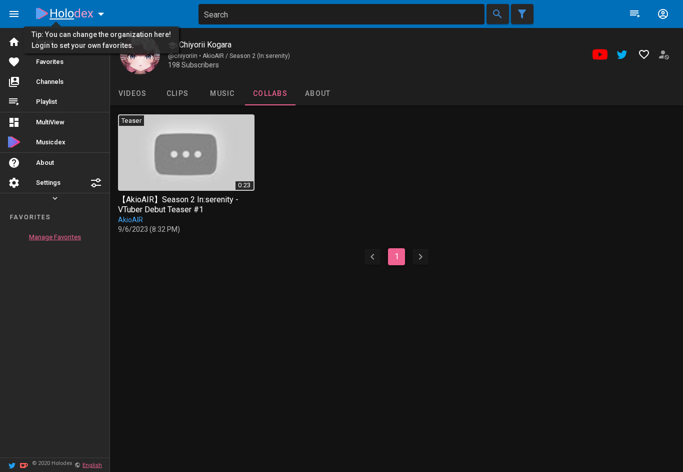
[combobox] (341, 14)
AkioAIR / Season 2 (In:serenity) (246, 55)
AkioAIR (130, 220)
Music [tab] (222, 93)
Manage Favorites (55, 237)
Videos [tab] (132, 93)
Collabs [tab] (270, 93)
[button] (96, 183)
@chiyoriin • (185, 55)
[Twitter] (12, 465)
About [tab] (317, 93)
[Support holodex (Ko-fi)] (24, 465)
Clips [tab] (177, 93)
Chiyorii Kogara (204, 44)
